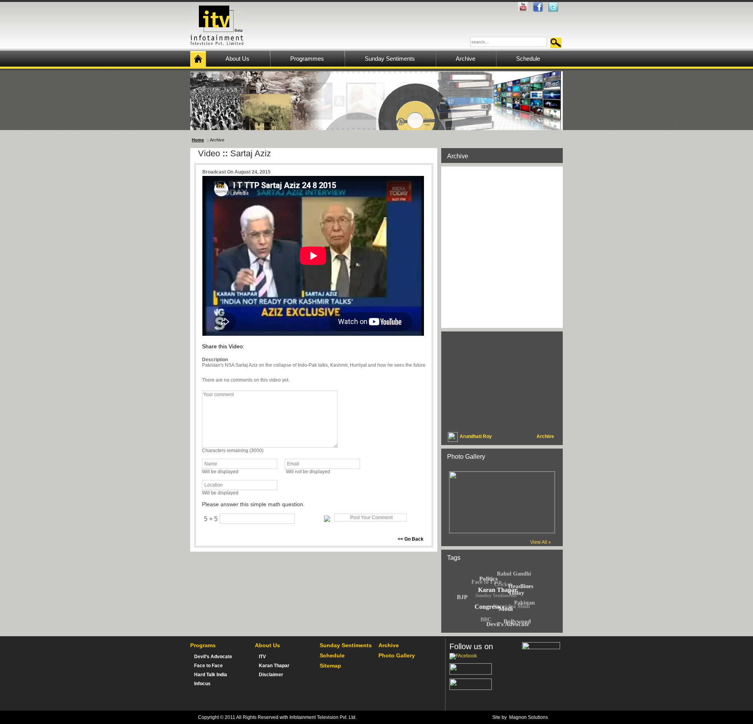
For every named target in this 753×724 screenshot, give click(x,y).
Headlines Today (520, 589)
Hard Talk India (210, 674)
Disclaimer (271, 674)
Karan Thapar (274, 665)
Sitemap (330, 665)
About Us (267, 645)
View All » (540, 542)
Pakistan (524, 603)
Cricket (503, 584)
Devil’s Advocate (213, 656)
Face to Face (486, 582)
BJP (462, 597)
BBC (485, 620)
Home (198, 140)
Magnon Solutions (528, 717)
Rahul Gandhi (514, 574)
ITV (262, 656)
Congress (487, 606)
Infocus (202, 683)
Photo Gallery (396, 655)
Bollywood (517, 621)
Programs (203, 645)
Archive (388, 645)
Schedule (332, 655)
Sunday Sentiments (496, 595)
